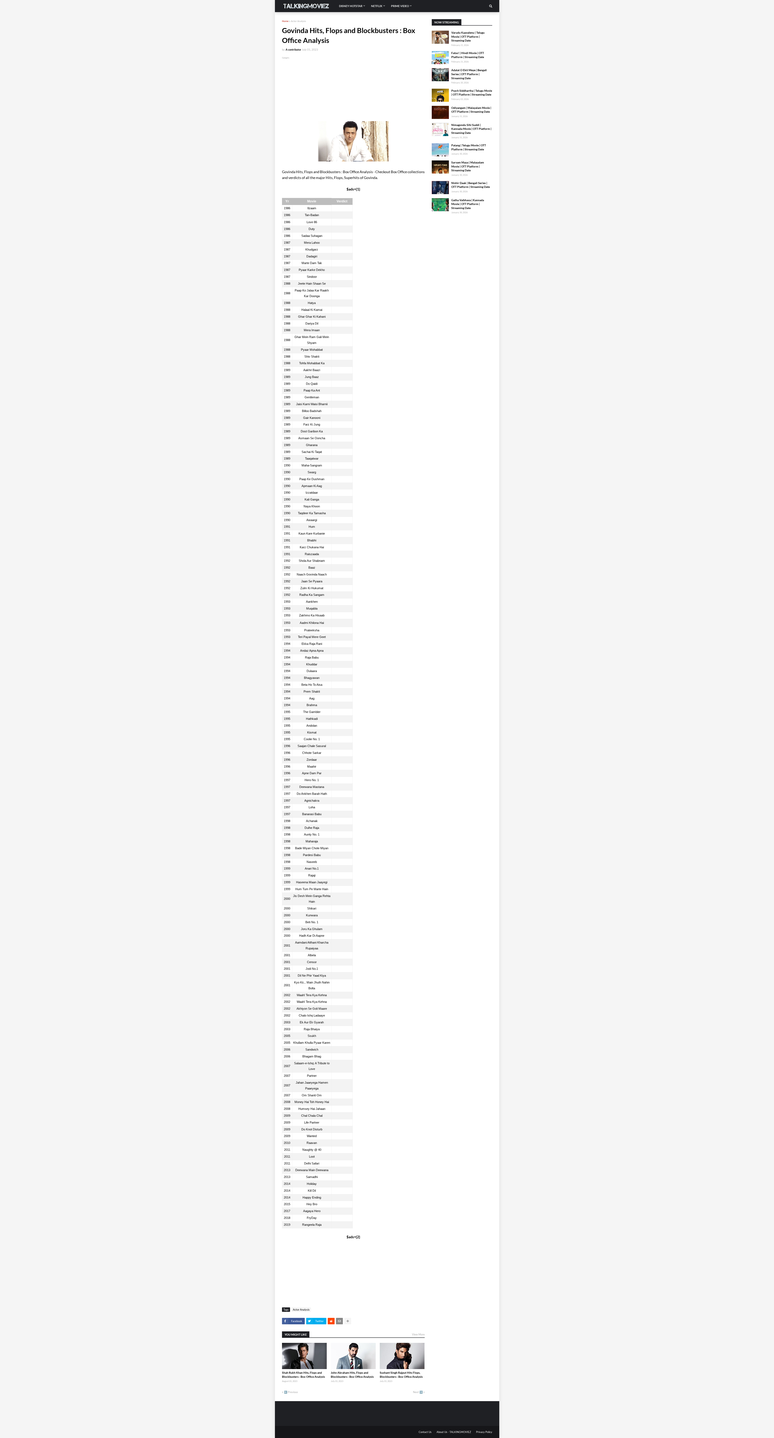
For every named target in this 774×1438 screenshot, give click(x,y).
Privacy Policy (484, 1432)
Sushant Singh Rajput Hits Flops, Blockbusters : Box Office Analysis (401, 1374)
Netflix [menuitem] (376, 6)
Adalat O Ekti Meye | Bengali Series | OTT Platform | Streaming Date (469, 74)
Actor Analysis (298, 21)
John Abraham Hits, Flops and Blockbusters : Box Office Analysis (352, 1374)
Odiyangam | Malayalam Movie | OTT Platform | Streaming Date (471, 109)
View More (418, 1334)
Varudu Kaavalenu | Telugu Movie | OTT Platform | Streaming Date (468, 36)
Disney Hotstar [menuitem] (350, 6)
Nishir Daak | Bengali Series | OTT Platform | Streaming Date (470, 185)
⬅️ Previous (291, 1392)
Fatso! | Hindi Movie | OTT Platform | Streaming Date (467, 55)
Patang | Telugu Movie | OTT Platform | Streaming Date (468, 147)
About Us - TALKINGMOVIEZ (454, 1432)
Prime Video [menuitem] (400, 6)
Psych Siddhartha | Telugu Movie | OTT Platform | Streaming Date (471, 92)
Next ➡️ (418, 1392)
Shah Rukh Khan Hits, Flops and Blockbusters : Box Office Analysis (303, 1374)
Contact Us (425, 1432)
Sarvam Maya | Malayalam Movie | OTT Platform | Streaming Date (467, 166)
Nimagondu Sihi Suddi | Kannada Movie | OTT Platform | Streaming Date (471, 128)
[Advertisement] (353, 88)
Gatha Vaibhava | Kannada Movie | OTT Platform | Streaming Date (467, 204)
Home (285, 21)
